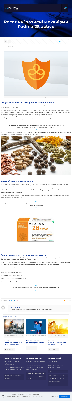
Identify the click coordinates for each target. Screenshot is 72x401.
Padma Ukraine (15, 307)
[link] (36, 155)
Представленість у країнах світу (35, 373)
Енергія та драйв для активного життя (57, 343)
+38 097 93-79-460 (55, 367)
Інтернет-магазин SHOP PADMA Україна (36, 377)
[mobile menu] (59, 8)
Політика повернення (55, 384)
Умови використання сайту (56, 375)
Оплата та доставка (54, 381)
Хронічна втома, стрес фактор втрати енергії (35, 342)
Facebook (7, 378)
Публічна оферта (53, 372)
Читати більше (54, 396)
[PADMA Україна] (11, 8)
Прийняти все (64, 396)
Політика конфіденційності (56, 378)
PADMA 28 (5, 267)
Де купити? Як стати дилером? (13, 375)
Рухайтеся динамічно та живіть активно (13, 343)
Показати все (64, 41)
